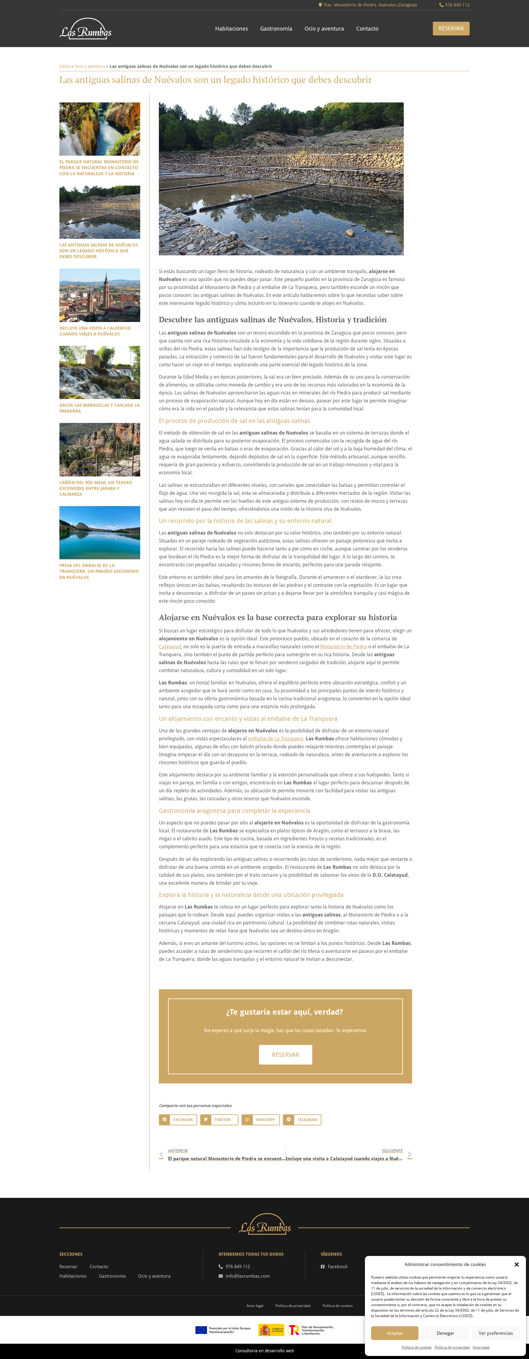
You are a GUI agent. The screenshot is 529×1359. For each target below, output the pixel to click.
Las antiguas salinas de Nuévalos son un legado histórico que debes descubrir (98, 251)
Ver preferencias (496, 1333)
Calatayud (170, 647)
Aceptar (395, 1333)
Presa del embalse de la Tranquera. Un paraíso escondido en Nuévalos (99, 571)
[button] (517, 1264)
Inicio (64, 66)
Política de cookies (417, 1347)
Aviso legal (481, 1347)
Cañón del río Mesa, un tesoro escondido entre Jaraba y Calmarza (95, 488)
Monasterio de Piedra (343, 647)
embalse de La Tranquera (275, 739)
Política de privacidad (452, 1347)
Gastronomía (276, 28)
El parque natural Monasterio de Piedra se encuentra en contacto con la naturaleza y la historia (99, 167)
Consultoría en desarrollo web (264, 1350)
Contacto (367, 28)
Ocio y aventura (324, 28)
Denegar (445, 1333)
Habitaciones (231, 28)
